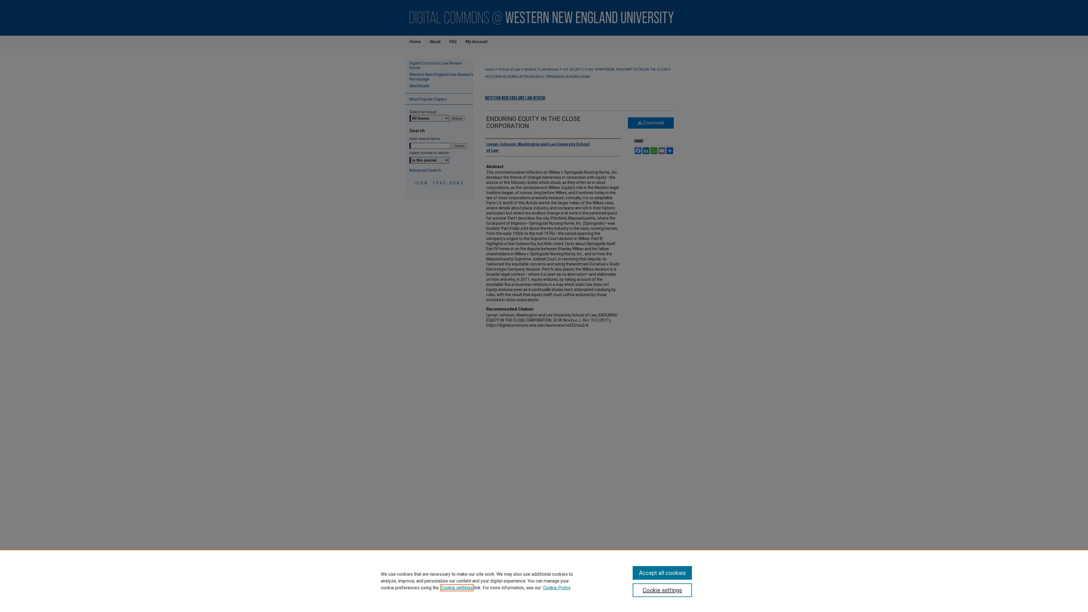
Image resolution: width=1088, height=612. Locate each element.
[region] (544, 581)
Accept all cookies (662, 573)
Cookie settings (457, 587)
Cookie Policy (557, 587)
